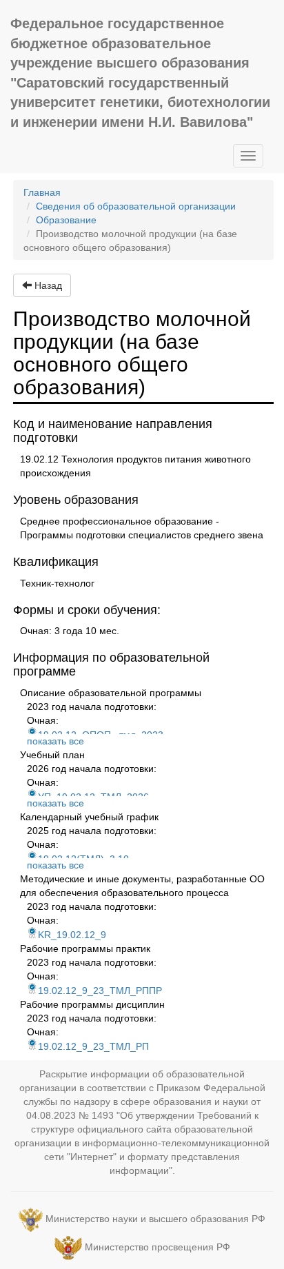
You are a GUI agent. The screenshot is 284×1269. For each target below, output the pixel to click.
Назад (47, 285)
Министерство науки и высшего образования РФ (155, 1218)
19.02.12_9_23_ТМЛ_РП (93, 1046)
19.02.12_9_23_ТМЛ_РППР (100, 990)
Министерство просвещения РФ (157, 1246)
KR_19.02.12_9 (72, 934)
